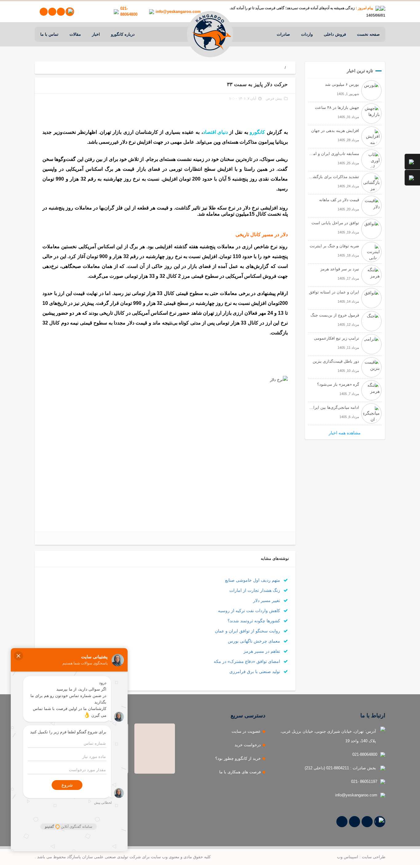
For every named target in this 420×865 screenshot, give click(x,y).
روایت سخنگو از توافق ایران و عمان (248, 630)
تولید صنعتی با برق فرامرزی (255, 671)
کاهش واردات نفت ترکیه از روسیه (249, 610)
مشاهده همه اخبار (345, 432)
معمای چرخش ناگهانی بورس (254, 641)
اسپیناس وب (347, 857)
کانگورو (257, 132)
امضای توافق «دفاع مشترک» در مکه (247, 661)
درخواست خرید (248, 745)
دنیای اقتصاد (215, 132)
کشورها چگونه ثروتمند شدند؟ (254, 620)
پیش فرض (274, 98)
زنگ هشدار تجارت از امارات (255, 590)
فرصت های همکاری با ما (240, 772)
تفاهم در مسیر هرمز (262, 651)
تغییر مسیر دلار (267, 600)
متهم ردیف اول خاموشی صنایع (253, 580)
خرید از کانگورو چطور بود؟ (238, 758)
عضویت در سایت (246, 731)
